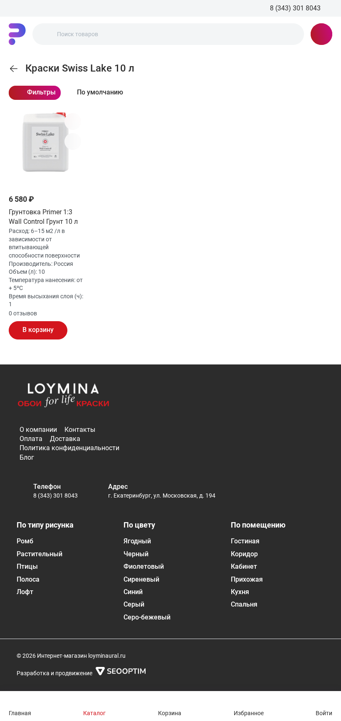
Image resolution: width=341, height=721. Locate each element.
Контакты (79, 430)
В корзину (38, 330)
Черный (136, 554)
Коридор (244, 554)
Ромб (25, 541)
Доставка (65, 439)
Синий (133, 592)
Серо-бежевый (147, 617)
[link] (14, 69)
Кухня (240, 592)
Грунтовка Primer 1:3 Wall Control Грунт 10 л (43, 216)
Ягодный (137, 541)
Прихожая (247, 579)
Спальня (244, 604)
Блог (27, 457)
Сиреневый (141, 579)
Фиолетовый (144, 566)
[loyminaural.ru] (17, 34)
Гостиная (245, 541)
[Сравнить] (72, 141)
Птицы (27, 566)
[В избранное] (72, 121)
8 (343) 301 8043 (55, 495)
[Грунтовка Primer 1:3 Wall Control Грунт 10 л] (47, 148)
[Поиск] (45, 34)
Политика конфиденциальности (69, 448)
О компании (38, 430)
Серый (134, 604)
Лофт (25, 592)
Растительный (39, 554)
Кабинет (244, 566)
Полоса (28, 579)
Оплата (31, 439)
